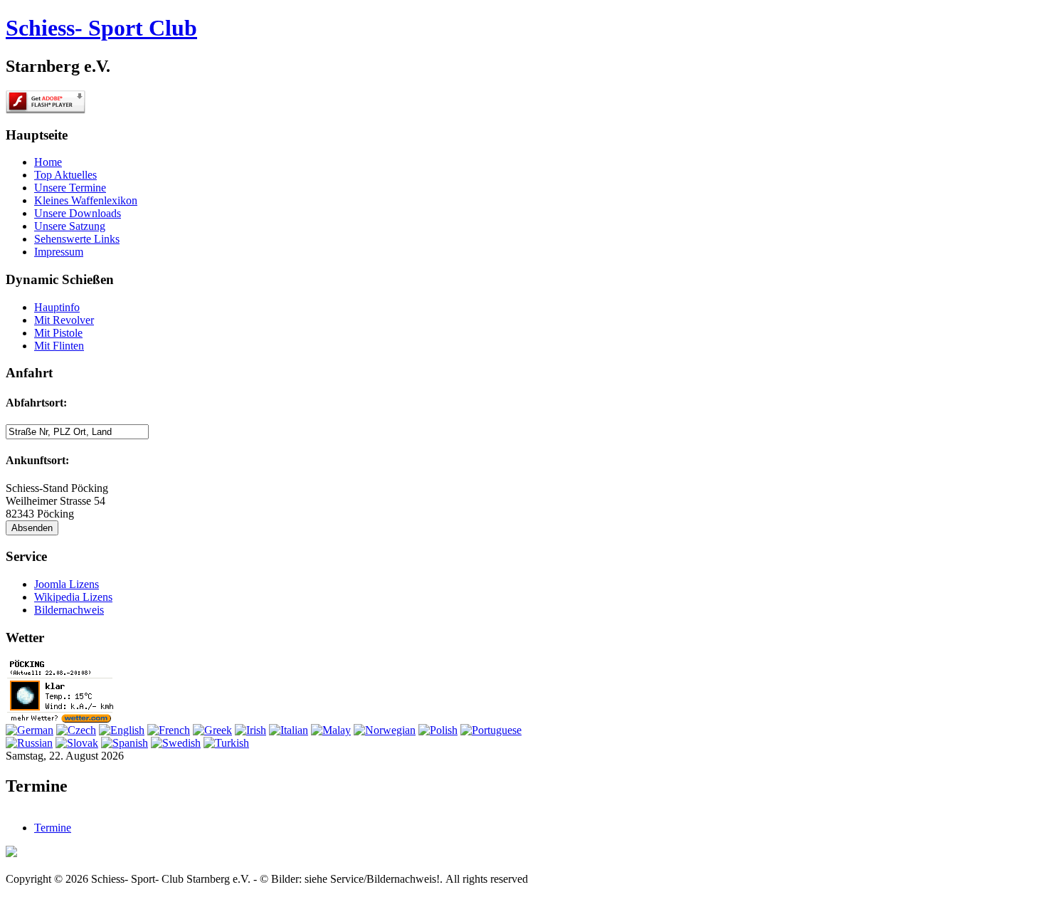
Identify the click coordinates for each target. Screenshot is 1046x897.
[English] (121, 730)
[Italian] (288, 730)
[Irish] (250, 730)
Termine (52, 828)
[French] (168, 730)
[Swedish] (176, 743)
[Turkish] (226, 743)
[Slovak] (77, 743)
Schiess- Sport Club (101, 28)
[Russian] (29, 743)
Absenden (32, 528)
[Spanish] (124, 743)
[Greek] (212, 730)
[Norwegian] (385, 730)
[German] (29, 730)
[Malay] (331, 730)
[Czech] (76, 730)
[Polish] (438, 730)
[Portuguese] (491, 730)
